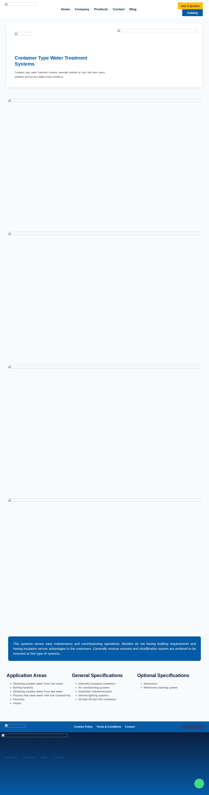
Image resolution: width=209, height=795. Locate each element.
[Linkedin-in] (190, 726)
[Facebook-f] (185, 726)
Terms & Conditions (108, 726)
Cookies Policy (83, 726)
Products (29, 757)
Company (11, 757)
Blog (44, 757)
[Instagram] (196, 726)
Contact (130, 726)
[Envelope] (201, 726)
